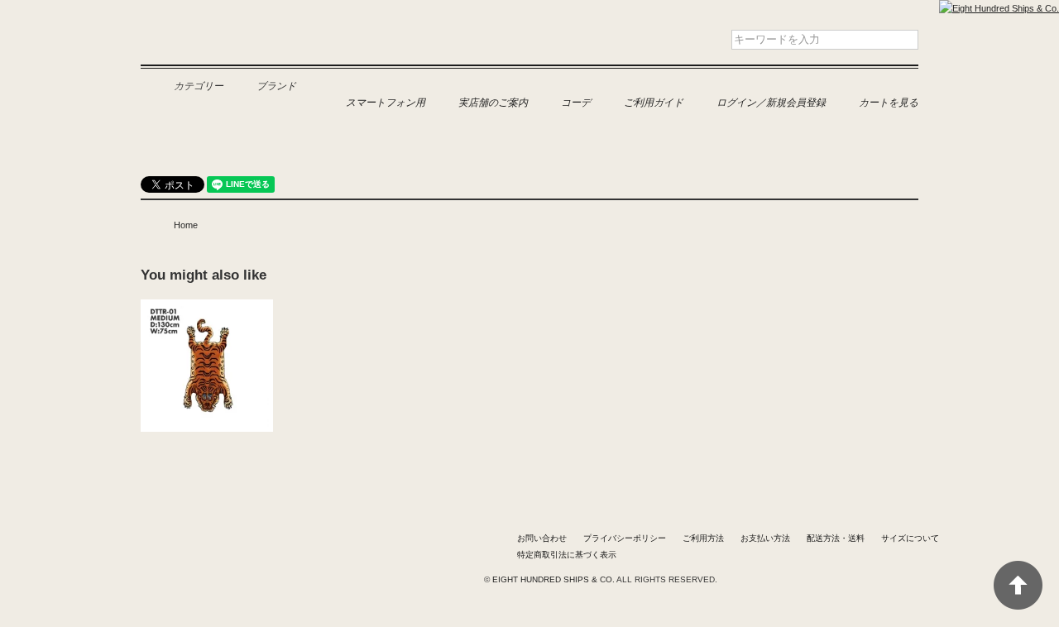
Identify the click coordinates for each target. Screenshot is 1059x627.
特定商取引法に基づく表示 (566, 554)
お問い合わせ (542, 538)
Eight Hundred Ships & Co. (238, 51)
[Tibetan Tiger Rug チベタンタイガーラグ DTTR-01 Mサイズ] (207, 308)
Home (186, 225)
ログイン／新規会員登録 (771, 101)
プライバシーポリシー (624, 538)
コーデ (576, 101)
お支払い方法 (765, 538)
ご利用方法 (703, 538)
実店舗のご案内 (493, 101)
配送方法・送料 (836, 538)
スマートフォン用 (385, 101)
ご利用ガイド (653, 101)
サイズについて (910, 538)
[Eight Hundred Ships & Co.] (999, 8)
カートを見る (888, 101)
